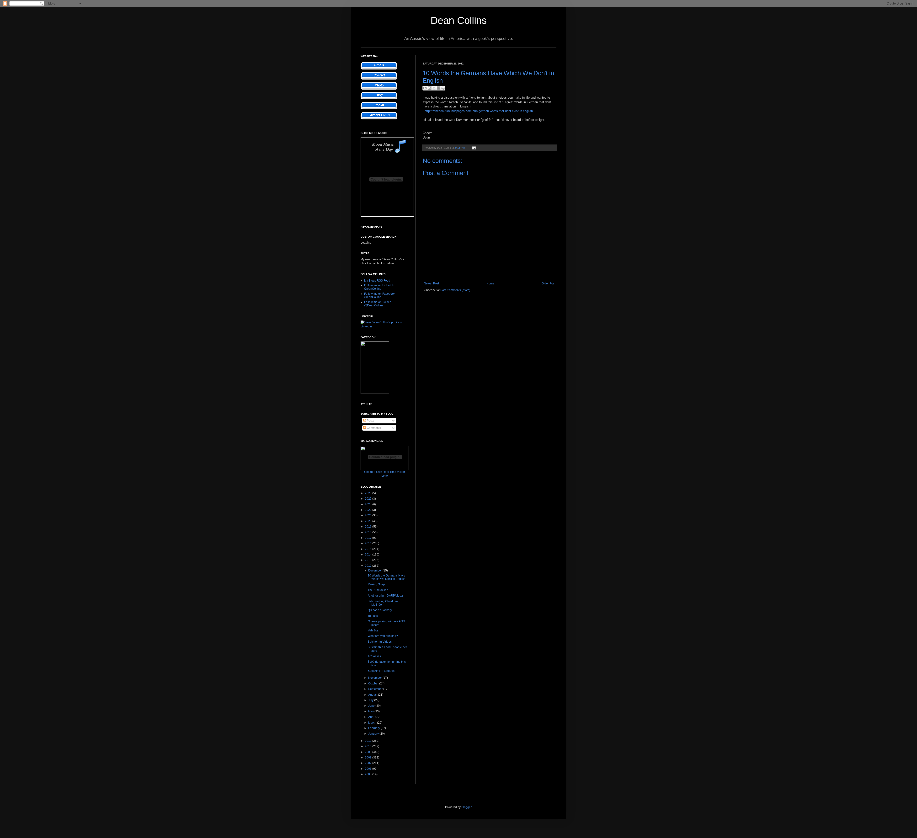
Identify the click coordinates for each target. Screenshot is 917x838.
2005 (368, 774)
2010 (368, 746)
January (373, 733)
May (371, 711)
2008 (368, 757)
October (373, 683)
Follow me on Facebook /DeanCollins (379, 295)
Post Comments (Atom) (455, 290)
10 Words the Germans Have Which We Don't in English (386, 577)
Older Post (548, 283)
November (375, 677)
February (374, 728)
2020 (368, 521)
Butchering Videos (380, 641)
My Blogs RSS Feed (377, 280)
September (375, 689)
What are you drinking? (383, 636)
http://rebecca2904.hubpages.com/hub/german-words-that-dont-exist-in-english (479, 111)
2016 (368, 543)
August (373, 694)
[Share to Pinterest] (443, 88)
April (371, 717)
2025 (368, 498)
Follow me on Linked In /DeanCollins (379, 287)
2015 (368, 549)
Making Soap (376, 584)
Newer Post (431, 283)
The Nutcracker (378, 590)
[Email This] (424, 88)
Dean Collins (459, 20)
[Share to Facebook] (438, 88)
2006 (368, 768)
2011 (368, 740)
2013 (368, 560)
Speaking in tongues (381, 671)
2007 (368, 763)
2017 (368, 537)
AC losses (374, 656)
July (371, 700)
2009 (368, 752)
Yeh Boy (373, 630)
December (375, 570)
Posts (370, 420)
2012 (368, 565)
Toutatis (373, 616)
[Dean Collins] (375, 393)
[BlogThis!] (429, 88)
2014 (368, 554)
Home (490, 283)
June (371, 705)
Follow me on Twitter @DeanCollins (377, 303)
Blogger (466, 807)
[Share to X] (434, 88)
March (372, 722)
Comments (373, 428)
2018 (368, 532)
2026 (368, 493)
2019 (368, 526)
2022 (368, 510)
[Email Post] (473, 147)
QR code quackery (380, 610)
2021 (368, 515)
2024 (368, 504)
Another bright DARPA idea (385, 595)
